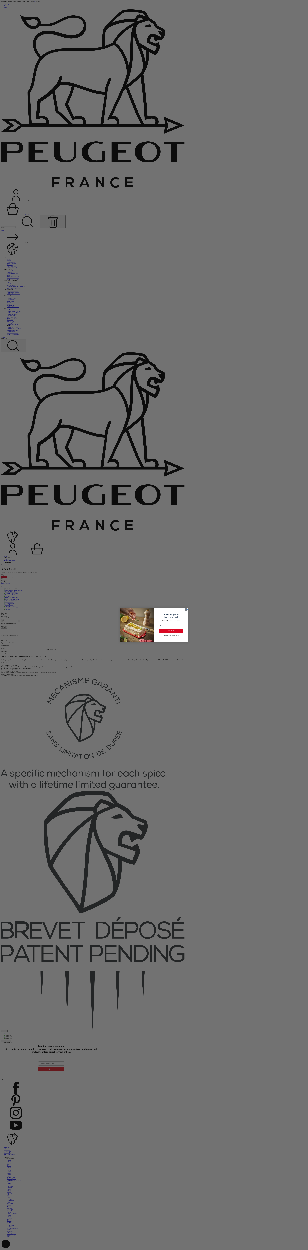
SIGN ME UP (171, 630)
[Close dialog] (186, 609)
